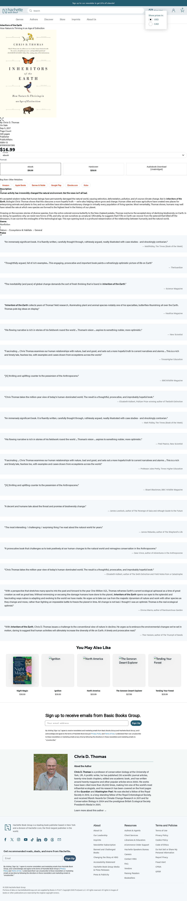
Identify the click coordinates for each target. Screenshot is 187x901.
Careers (127, 854)
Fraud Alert (161, 861)
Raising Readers (131, 873)
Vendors (128, 868)
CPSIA (158, 866)
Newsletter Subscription (105, 844)
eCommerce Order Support (136, 844)
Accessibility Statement (104, 861)
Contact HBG (130, 858)
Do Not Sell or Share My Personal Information (166, 851)
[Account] (173, 10)
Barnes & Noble (38, 185)
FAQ (126, 863)
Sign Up (136, 723)
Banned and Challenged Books (104, 851)
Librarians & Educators (134, 839)
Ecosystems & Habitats (20, 230)
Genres (19, 19)
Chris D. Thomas (11, 122)
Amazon (5, 185)
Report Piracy (162, 857)
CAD (156, 23)
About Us (91, 19)
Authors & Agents (132, 830)
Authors (34, 19)
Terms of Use (161, 830)
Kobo (86, 185)
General (38, 230)
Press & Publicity (101, 874)
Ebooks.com (72, 185)
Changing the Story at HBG (106, 857)
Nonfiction (5, 224)
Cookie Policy (162, 839)
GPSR (158, 871)
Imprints (76, 19)
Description (5, 189)
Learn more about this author (89, 810)
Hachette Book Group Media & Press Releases (107, 868)
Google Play (56, 185)
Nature (3, 230)
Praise (3, 233)
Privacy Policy (162, 835)
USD (156, 19)
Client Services (131, 835)
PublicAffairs (6, 139)
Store (62, 19)
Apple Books (20, 185)
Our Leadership (100, 835)
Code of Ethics (162, 844)
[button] (93, 119)
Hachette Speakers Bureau (136, 849)
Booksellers (129, 877)
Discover (48, 19)
